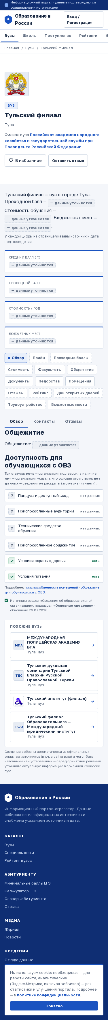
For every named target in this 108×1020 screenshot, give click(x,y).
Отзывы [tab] (73, 421)
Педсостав (49, 381)
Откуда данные (19, 959)
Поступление (58, 35)
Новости (13, 937)
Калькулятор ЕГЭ (20, 891)
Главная (12, 48)
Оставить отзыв (68, 160)
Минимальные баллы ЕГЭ (28, 883)
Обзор (18, 358)
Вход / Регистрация (79, 19)
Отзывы (12, 906)
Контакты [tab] (44, 421)
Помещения (80, 381)
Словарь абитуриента (25, 898)
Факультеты (50, 369)
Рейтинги (88, 35)
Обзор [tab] (16, 421)
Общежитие (82, 369)
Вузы (10, 35)
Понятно (54, 1006)
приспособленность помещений (51, 587)
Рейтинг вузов (18, 860)
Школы (30, 35)
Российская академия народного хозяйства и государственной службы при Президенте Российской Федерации (52, 140)
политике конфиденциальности (48, 995)
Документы (19, 381)
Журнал (12, 929)
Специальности (19, 852)
